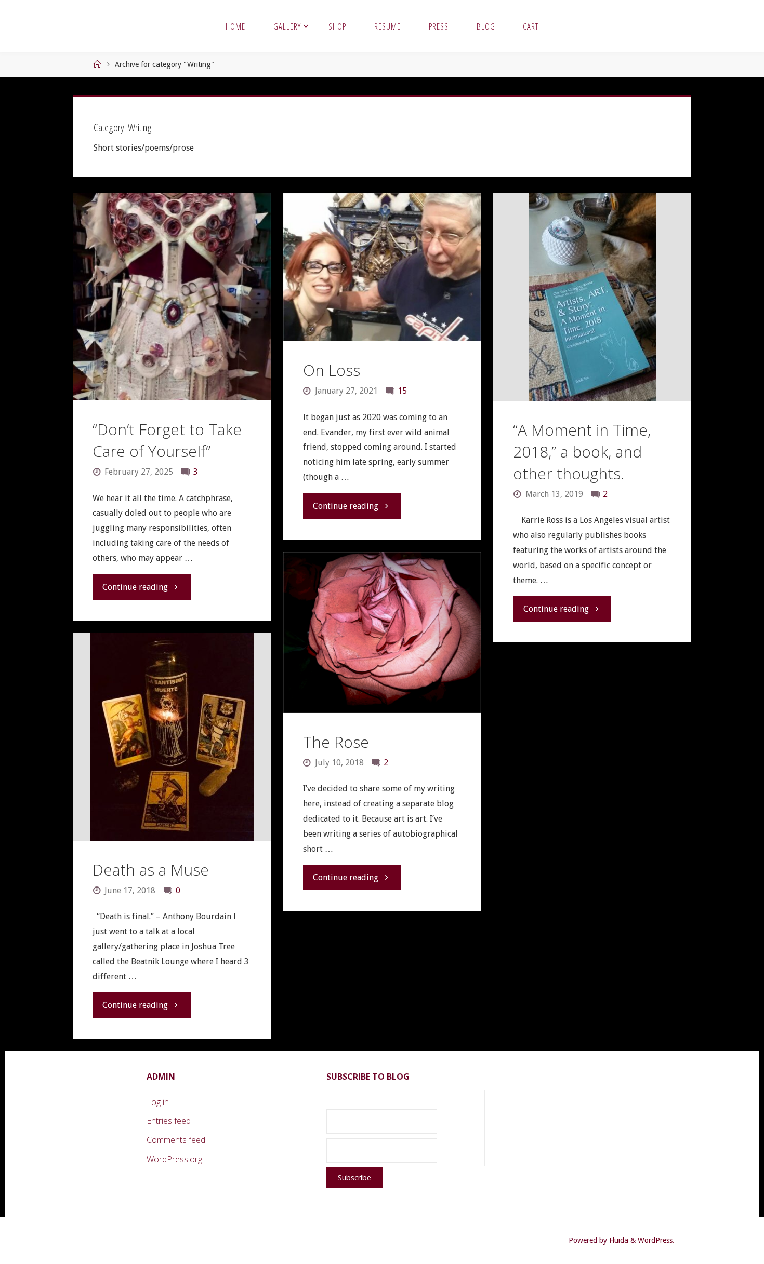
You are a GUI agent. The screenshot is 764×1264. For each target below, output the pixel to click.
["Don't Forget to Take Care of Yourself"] (171, 296)
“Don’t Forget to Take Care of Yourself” (167, 440)
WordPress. (656, 1240)
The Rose (336, 741)
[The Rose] (382, 632)
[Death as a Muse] (171, 737)
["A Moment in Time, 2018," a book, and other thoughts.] (592, 297)
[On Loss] (382, 267)
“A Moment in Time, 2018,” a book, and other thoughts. (582, 451)
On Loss (331, 370)
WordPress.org (174, 1159)
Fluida (617, 1240)
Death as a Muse (151, 869)
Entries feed (169, 1120)
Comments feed (176, 1140)
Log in (158, 1102)
